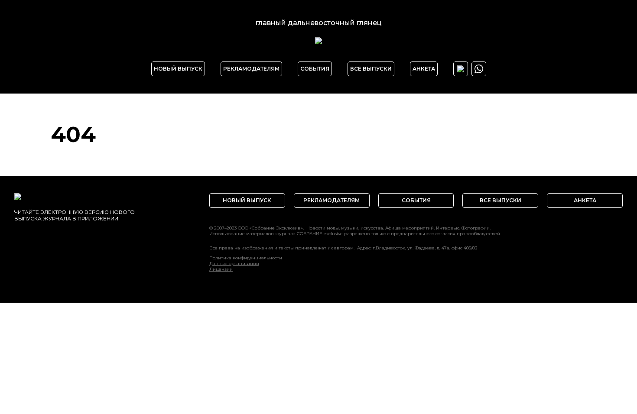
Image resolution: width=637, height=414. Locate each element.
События (314, 68)
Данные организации (234, 263)
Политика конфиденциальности (245, 258)
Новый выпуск (178, 68)
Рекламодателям (251, 68)
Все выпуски (371, 68)
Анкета (424, 68)
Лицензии (221, 269)
